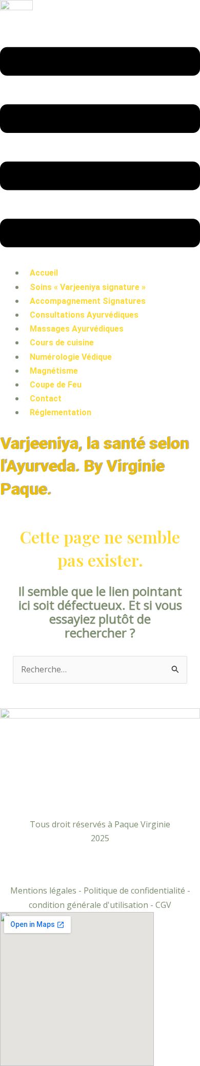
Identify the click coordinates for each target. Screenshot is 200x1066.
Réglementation (60, 412)
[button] (100, 149)
